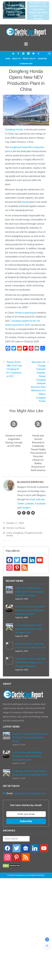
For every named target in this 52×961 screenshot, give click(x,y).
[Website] (19, 512)
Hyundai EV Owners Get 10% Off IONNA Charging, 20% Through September (30, 662)
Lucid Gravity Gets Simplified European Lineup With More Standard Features (30, 610)
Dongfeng (18, 533)
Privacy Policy (29, 58)
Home (7, 58)
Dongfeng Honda (14, 129)
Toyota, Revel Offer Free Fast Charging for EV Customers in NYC (14, 369)
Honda (25, 202)
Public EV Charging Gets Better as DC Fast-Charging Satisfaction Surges (29, 591)
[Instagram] (23, 53)
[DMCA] (11, 866)
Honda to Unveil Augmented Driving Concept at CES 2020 (13, 440)
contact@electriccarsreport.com (30, 793)
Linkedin (29, 503)
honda (9, 535)
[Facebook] (18, 53)
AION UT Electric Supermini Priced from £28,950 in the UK (30, 646)
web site (40, 499)
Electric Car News (15, 528)
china (9, 533)
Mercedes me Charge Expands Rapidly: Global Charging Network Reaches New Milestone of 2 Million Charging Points (38, 381)
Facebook (40, 503)
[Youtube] (38, 53)
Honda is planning (24, 312)
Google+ (26, 507)
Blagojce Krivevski (30, 482)
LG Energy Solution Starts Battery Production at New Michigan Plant (28, 629)
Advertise (42, 58)
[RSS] (13, 53)
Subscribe (26, 821)
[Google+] (28, 512)
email (32, 499)
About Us (16, 58)
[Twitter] (33, 53)
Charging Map (26, 64)
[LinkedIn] (28, 53)
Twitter (20, 503)
